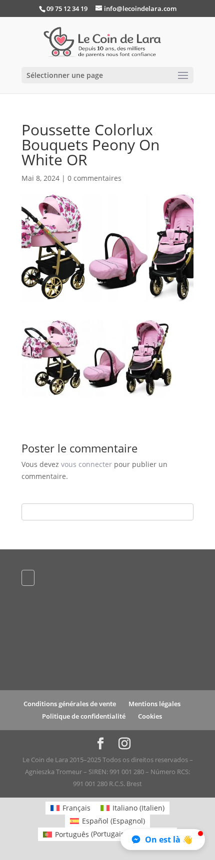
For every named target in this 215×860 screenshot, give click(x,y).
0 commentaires (95, 178)
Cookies (150, 716)
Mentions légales (154, 703)
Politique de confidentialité (84, 716)
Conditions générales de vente (70, 703)
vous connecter (86, 464)
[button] (162, 839)
